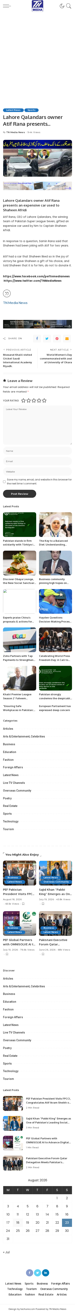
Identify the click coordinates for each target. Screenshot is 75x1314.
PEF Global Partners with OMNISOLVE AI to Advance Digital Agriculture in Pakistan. (47, 1142)
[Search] (68, 6)
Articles (8, 728)
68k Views (64, 950)
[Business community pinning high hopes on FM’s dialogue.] (55, 563)
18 (17, 1222)
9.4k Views (33, 132)
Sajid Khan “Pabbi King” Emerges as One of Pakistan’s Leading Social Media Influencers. (48, 1122)
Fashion (8, 759)
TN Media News (15, 132)
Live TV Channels (14, 782)
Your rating (11, 400)
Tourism (8, 829)
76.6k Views (27, 950)
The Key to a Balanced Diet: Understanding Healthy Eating (53, 544)
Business (9, 744)
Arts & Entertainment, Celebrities (24, 736)
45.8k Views (63, 899)
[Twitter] (47, 339)
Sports (31, 110)
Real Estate (10, 805)
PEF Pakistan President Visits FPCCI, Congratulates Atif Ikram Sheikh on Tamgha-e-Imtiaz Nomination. (48, 1102)
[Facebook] (37, 339)
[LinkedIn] (45, 1272)
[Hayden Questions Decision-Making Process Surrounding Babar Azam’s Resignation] (55, 601)
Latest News (13, 110)
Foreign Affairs (13, 767)
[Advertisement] (37, 51)
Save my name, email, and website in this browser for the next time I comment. (39, 481)
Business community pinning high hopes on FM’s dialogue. (53, 583)
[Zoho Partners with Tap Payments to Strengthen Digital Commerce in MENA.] (19, 639)
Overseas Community (17, 790)
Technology (10, 821)
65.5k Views (12, 904)
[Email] (67, 339)
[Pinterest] (57, 339)
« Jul (6, 1252)
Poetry (7, 798)
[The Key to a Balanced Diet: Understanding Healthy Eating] (55, 524)
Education (9, 752)
